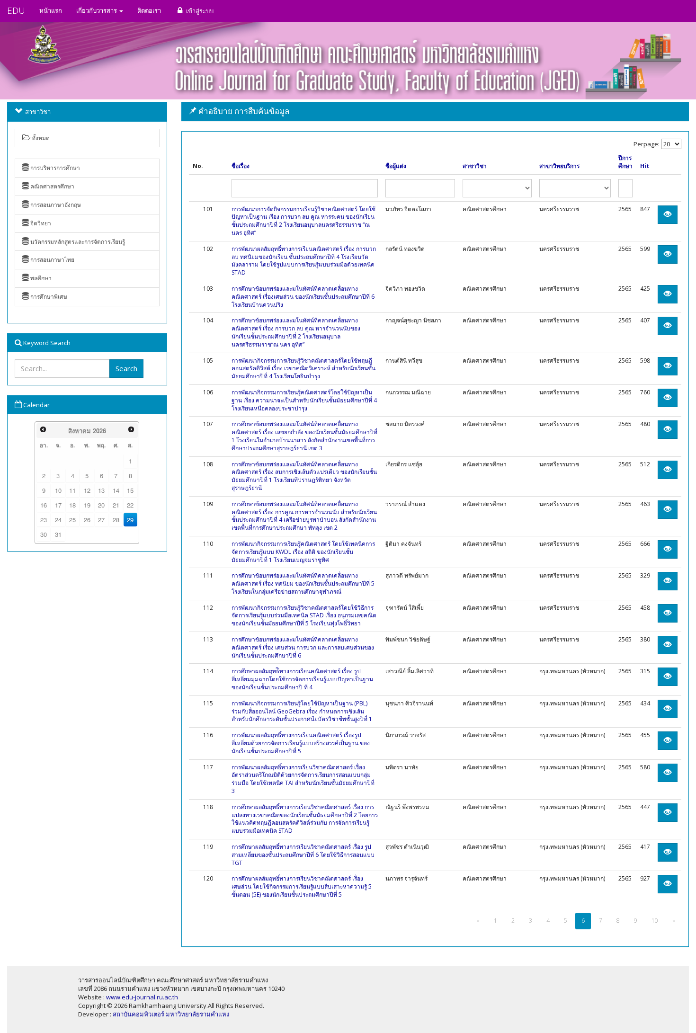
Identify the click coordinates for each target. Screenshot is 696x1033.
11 (72, 490)
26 (87, 519)
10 (58, 490)
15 (130, 490)
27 (101, 519)
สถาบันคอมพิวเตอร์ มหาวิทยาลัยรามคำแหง (171, 1014)
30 (43, 534)
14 (116, 490)
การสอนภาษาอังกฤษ (55, 205)
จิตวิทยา (40, 223)
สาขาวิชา (475, 166)
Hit (644, 166)
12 (87, 490)
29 (130, 519)
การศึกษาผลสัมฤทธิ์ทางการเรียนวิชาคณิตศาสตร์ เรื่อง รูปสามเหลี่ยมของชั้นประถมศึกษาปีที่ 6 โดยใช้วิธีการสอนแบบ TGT (303, 855)
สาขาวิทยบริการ (559, 166)
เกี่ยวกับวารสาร (97, 10)
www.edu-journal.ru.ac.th (142, 997)
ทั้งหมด (40, 138)
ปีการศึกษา (625, 162)
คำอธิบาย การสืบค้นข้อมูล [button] (242, 111)
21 (116, 504)
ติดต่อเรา (149, 10)
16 (43, 504)
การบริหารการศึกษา (54, 168)
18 (72, 504)
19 (87, 504)
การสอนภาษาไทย (51, 260)
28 (116, 519)
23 (43, 519)
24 (58, 519)
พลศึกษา (40, 278)
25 (72, 519)
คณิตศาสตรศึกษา (51, 186)
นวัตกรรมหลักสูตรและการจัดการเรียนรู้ (77, 242)
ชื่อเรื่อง (241, 166)
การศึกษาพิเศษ (48, 297)
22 (130, 504)
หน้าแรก (50, 10)
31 (58, 534)
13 (101, 490)
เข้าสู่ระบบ (199, 11)
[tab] (435, 111)
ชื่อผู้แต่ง (395, 166)
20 (101, 504)
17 (58, 504)
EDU (16, 10)
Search (126, 368)
